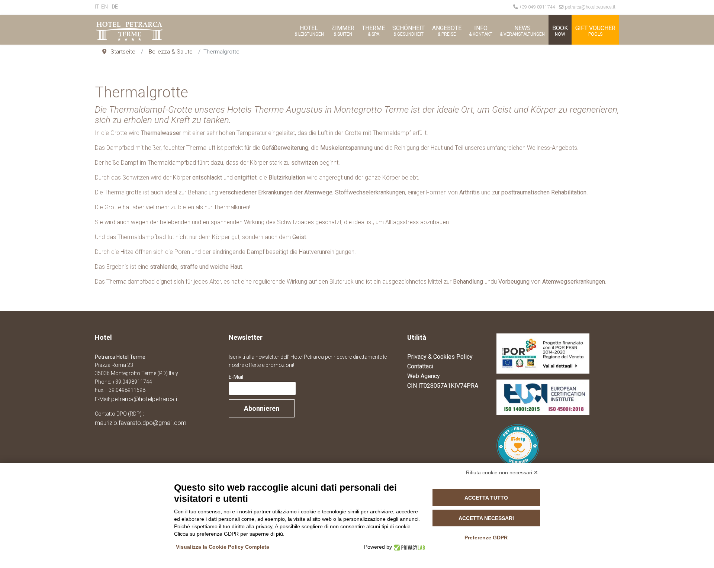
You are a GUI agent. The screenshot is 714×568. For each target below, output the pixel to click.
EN (104, 7)
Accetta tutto (486, 498)
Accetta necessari (486, 518)
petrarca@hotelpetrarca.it (590, 7)
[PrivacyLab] (408, 547)
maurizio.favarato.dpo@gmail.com (140, 422)
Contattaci (420, 366)
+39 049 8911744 (537, 7)
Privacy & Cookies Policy (440, 356)
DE (115, 7)
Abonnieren (261, 408)
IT (97, 7)
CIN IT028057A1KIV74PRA (442, 385)
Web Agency (423, 376)
